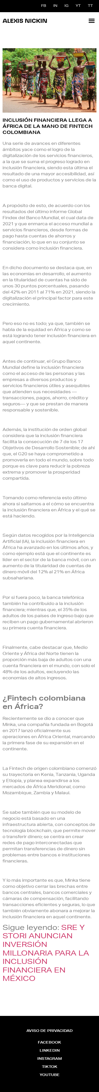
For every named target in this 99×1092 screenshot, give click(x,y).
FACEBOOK (49, 1043)
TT (90, 6)
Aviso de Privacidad (49, 1031)
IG (66, 6)
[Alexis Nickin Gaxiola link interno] (25, 21)
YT (78, 6)
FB (43, 6)
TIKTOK (49, 1067)
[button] (91, 20)
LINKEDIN (50, 1051)
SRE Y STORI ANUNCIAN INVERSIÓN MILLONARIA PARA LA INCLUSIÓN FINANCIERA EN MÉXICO (46, 954)
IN (55, 6)
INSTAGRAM (49, 1059)
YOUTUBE (50, 1075)
